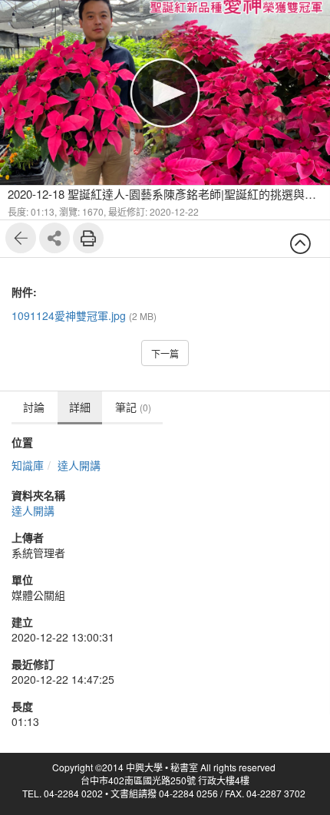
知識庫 (28, 465)
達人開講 (79, 465)
